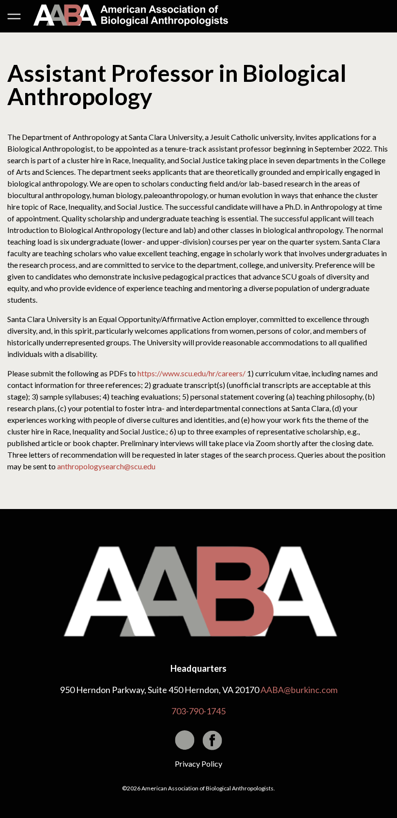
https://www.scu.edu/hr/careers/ (191, 373)
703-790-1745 (198, 711)
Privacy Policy (198, 763)
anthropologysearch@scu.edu (106, 466)
